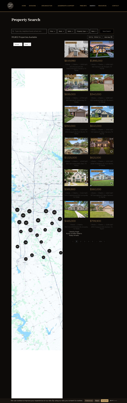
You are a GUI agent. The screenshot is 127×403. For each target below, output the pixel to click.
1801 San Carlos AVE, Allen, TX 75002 (76, 164)
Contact (115, 5)
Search (92, 5)
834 (100, 241)
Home (24, 5)
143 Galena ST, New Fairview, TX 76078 (102, 133)
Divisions (32, 5)
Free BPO (83, 5)
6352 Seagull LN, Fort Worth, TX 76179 (76, 133)
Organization (46, 5)
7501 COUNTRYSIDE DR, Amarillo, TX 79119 (76, 228)
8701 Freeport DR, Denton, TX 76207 (101, 228)
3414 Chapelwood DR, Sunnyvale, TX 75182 (76, 196)
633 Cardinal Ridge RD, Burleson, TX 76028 (101, 101)
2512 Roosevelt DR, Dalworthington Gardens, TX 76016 (76, 68)
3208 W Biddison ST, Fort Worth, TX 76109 (102, 164)
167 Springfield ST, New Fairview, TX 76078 (102, 196)
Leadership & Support (66, 5)
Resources (102, 5)
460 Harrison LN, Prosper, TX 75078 (102, 67)
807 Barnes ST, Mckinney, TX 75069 (76, 101)
